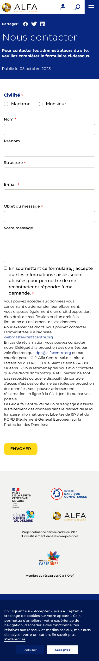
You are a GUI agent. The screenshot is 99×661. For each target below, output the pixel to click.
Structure (13, 162)
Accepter (63, 650)
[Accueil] (19, 7)
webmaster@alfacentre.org (28, 337)
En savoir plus (63, 634)
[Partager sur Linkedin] (42, 25)
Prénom (12, 141)
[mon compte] (63, 7)
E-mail (10, 184)
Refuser (30, 650)
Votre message (18, 228)
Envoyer (20, 448)
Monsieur (56, 103)
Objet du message (22, 206)
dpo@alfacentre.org (53, 352)
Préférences (14, 639)
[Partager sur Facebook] (25, 25)
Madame (21, 103)
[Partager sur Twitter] (34, 25)
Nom (8, 119)
